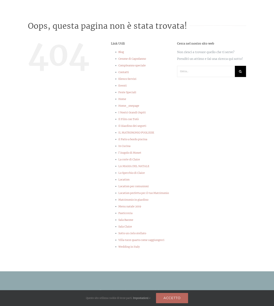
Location (124, 179)
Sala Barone (125, 220)
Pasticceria (125, 213)
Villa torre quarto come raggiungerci (141, 240)
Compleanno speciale (132, 65)
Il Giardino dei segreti (132, 126)
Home (122, 99)
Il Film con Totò (128, 119)
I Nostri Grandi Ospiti (132, 112)
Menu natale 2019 (129, 206)
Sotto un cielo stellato (132, 233)
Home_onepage (128, 105)
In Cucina (124, 146)
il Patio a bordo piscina (132, 139)
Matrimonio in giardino (133, 199)
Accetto (172, 298)
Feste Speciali (127, 92)
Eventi (122, 85)
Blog (121, 52)
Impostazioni (141, 298)
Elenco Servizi (127, 79)
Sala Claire (125, 226)
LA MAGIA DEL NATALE (133, 166)
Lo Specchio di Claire (131, 173)
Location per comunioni (133, 186)
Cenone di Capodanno (132, 58)
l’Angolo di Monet (129, 152)
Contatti (123, 72)
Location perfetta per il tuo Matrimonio (143, 193)
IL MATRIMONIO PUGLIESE (136, 132)
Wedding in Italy (129, 246)
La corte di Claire (129, 159)
